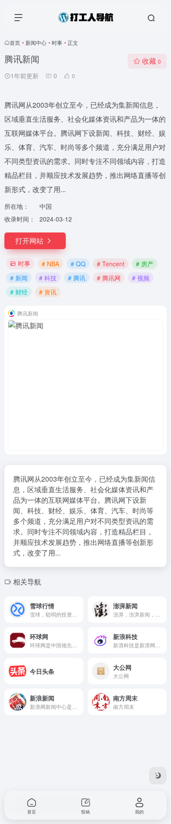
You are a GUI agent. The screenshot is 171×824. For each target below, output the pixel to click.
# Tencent (111, 263)
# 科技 (48, 277)
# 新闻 (19, 277)
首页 (15, 42)
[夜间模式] (158, 775)
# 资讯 (48, 291)
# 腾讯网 (109, 277)
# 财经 (19, 291)
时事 (57, 42)
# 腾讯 (77, 277)
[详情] (78, 609)
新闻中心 (35, 42)
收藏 (151, 61)
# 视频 (141, 277)
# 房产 (144, 263)
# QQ (78, 263)
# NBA (50, 263)
